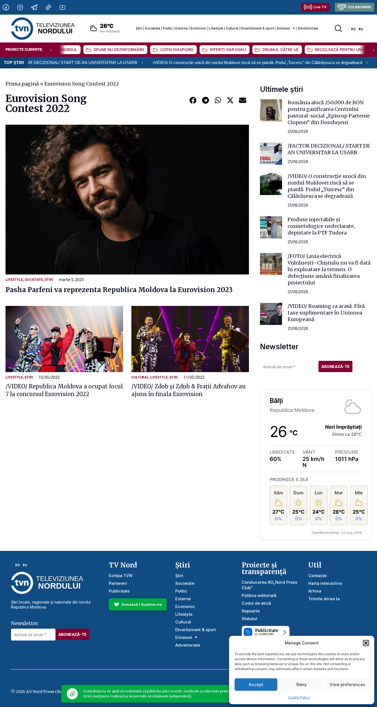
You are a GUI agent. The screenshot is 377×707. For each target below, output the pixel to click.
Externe (181, 28)
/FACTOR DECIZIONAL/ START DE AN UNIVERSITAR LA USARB (329, 149)
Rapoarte (251, 610)
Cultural (232, 28)
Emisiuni (283, 28)
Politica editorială (259, 595)
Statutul (249, 618)
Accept (256, 684)
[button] (366, 643)
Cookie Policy (299, 697)
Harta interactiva (325, 583)
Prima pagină (22, 84)
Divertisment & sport (257, 28)
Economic (198, 28)
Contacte (317, 575)
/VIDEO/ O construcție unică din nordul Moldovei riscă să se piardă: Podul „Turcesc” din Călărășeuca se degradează (233, 62)
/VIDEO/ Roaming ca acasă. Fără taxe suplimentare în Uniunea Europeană (326, 312)
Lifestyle (216, 28)
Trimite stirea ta (324, 598)
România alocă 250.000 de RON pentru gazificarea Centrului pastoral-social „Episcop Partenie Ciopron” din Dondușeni (329, 112)
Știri (139, 28)
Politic (168, 28)
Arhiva (314, 591)
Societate (152, 28)
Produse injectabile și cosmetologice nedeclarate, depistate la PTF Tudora (321, 226)
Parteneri (118, 583)
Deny (301, 684)
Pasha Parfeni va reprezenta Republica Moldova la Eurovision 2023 (119, 290)
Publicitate (119, 591)
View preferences (347, 684)
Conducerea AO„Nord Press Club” (269, 585)
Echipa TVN (120, 575)
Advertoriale (308, 28)
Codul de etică (256, 603)
